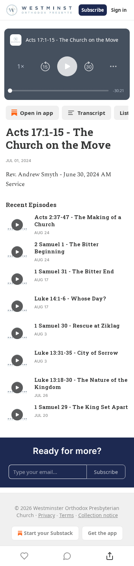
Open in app (36, 112)
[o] (17, 225)
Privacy (46, 515)
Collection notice (98, 515)
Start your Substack (48, 533)
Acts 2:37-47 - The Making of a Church (77, 220)
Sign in (119, 10)
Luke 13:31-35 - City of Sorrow (76, 352)
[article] (67, 224)
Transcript (91, 112)
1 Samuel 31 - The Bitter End (74, 271)
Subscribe (92, 10)
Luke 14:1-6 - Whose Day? (70, 298)
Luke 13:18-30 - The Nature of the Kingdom (81, 383)
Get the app (102, 533)
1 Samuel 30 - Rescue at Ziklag (77, 325)
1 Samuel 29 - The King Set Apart (81, 406)
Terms (66, 515)
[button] (20, 66)
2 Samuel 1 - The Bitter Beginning (66, 248)
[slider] (59, 90)
